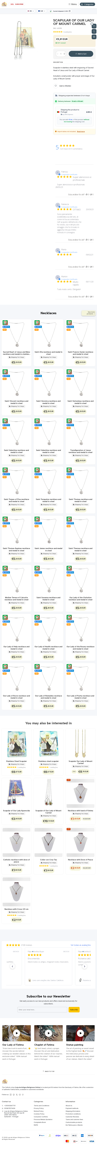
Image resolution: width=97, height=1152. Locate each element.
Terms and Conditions (41, 1105)
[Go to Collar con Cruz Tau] (49, 842)
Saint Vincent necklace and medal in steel (16, 402)
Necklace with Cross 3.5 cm (16, 909)
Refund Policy (39, 1111)
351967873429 (9, 1108)
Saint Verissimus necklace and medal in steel (81, 402)
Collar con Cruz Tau (48, 860)
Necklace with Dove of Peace (80, 860)
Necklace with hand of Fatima (80, 811)
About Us (69, 1105)
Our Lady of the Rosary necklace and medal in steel (80, 648)
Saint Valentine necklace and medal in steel (16, 451)
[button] (12, 966)
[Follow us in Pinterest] (23, 1095)
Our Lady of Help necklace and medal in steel (16, 648)
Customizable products (74, 1122)
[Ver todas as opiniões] (48, 944)
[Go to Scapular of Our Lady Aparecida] (16, 793)
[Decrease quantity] (57, 54)
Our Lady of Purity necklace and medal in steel (80, 697)
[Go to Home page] (4, 4)
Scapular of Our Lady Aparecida (16, 811)
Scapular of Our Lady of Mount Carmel (48, 812)
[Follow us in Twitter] (17, 1095)
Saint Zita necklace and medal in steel (48, 353)
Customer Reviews (72, 1117)
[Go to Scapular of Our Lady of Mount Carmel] (49, 793)
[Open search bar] (94, 31)
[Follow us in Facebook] (14, 1095)
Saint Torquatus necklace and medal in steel (48, 500)
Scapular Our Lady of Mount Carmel (80, 762)
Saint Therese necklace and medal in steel (80, 549)
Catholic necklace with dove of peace (16, 861)
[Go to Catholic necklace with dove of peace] (16, 842)
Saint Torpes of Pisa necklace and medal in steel (16, 500)
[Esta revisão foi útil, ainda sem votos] (87, 194)
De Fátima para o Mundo (74, 1125)
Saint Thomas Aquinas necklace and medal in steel (16, 549)
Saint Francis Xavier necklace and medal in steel (80, 353)
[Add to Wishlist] (28, 334)
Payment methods (72, 1108)
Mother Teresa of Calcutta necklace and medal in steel (16, 599)
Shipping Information (73, 1111)
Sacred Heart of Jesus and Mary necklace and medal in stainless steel (16, 353)
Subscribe (74, 1010)
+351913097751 (9, 1105)
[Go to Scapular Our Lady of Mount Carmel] (80, 743)
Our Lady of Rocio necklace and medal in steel (16, 697)
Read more (81, 131)
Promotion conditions (73, 1114)
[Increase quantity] (64, 54)
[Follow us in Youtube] (20, 1095)
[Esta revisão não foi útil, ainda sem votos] (91, 194)
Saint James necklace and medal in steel (48, 549)
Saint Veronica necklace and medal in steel (48, 402)
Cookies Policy (39, 1114)
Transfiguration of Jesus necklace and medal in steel (80, 451)
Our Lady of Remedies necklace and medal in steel (48, 697)
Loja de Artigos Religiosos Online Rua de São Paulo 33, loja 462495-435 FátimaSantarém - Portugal (16, 1114)
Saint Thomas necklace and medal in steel (80, 500)
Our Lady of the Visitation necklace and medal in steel (80, 599)
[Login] (94, 36)
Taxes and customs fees (74, 1119)
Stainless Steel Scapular (16, 761)
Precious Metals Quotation (43, 1119)
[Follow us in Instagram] (11, 1095)
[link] (48, 980)
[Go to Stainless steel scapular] (49, 743)
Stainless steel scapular (48, 761)
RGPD (36, 1125)
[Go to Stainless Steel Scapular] (16, 743)
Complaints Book (40, 1122)
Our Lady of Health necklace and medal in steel (48, 648)
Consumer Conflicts (41, 1117)
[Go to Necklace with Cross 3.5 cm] (16, 891)
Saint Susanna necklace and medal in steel (48, 599)
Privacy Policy (39, 1108)
